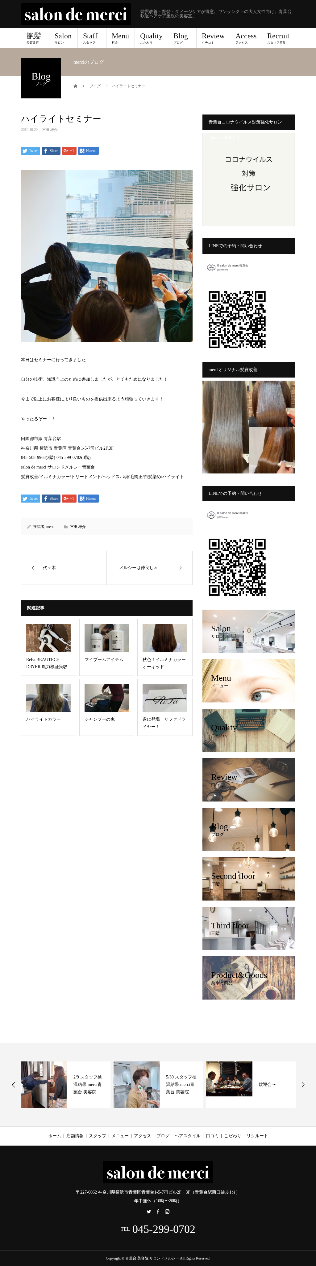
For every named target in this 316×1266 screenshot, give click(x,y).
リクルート (257, 1136)
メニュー (120, 1136)
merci (50, 527)
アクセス (142, 1136)
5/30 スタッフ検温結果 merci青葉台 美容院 (147, 1084)
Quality (151, 38)
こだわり (232, 1136)
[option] (124, 1084)
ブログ (162, 1136)
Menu (120, 38)
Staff (90, 38)
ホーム (54, 1136)
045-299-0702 (163, 1229)
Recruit (278, 38)
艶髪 (34, 38)
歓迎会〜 (233, 1084)
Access (245, 38)
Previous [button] (13, 1085)
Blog (180, 38)
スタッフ (97, 1136)
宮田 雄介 (50, 129)
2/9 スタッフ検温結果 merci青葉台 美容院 (53, 1084)
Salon (63, 38)
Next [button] (303, 1085)
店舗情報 (75, 1136)
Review (213, 38)
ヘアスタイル (188, 1136)
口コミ (212, 1136)
